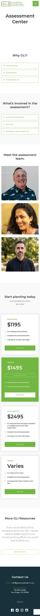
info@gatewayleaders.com (23, 583)
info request (20, 552)
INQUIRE (20, 491)
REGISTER (20, 444)
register (20, 348)
